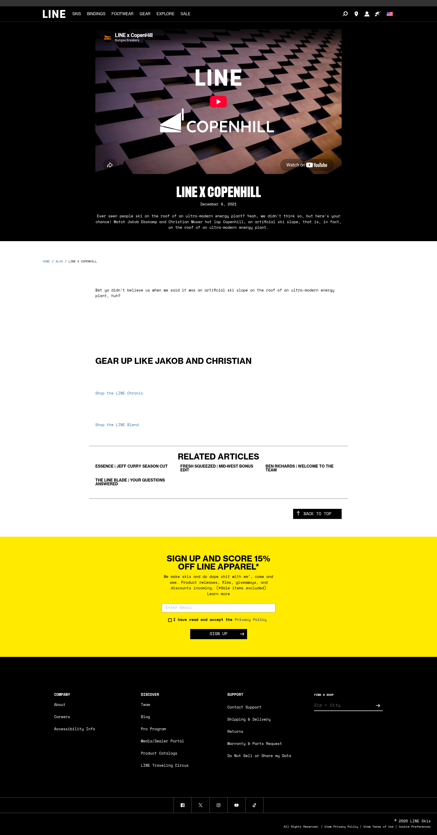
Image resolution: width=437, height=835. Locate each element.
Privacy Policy (251, 620)
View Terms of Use (378, 826)
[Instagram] (218, 805)
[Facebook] (182, 805)
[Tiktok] (254, 805)
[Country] (389, 14)
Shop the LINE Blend (117, 425)
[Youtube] (236, 805)
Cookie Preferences (415, 826)
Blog (59, 261)
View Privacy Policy (341, 826)
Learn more (218, 594)
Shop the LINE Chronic (119, 393)
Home (46, 261)
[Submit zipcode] (378, 705)
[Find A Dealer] (356, 14)
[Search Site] (345, 13)
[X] (200, 805)
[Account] (367, 14)
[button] (76, 14)
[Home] (54, 14)
